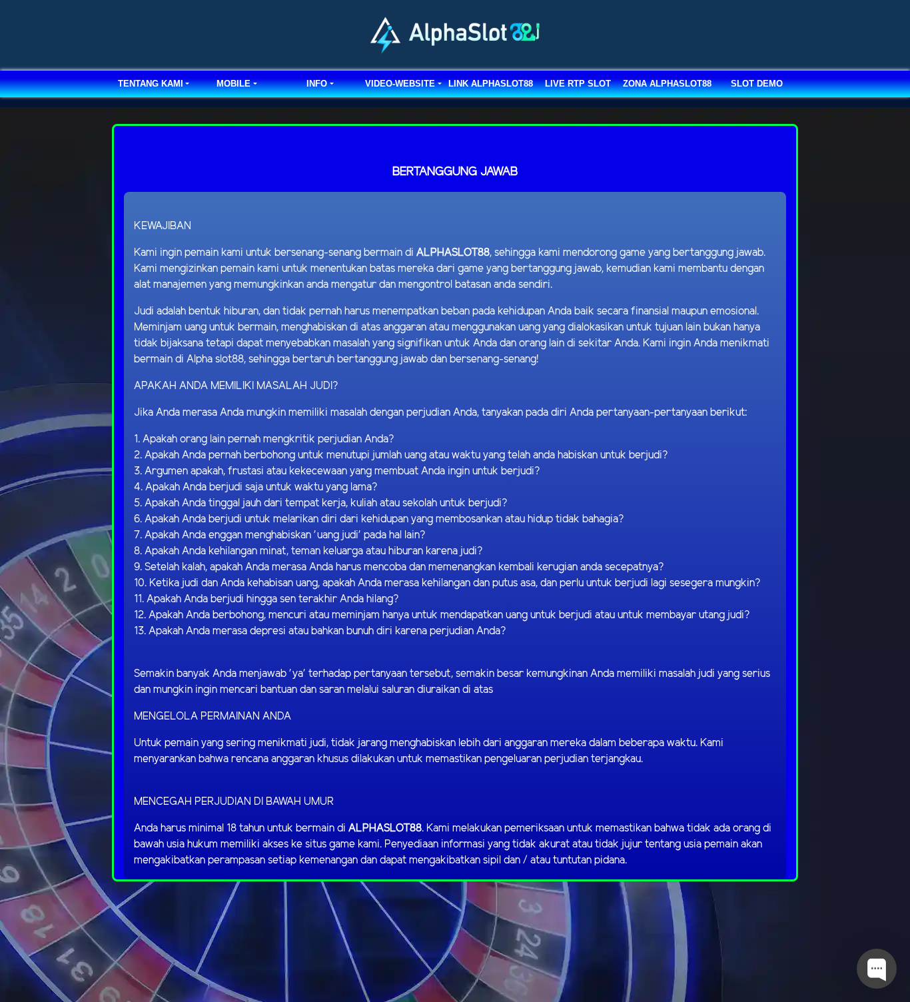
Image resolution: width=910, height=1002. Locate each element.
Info (316, 84)
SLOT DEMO (757, 84)
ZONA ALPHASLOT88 (667, 84)
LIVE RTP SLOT (578, 84)
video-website (400, 84)
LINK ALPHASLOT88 (490, 84)
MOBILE (233, 84)
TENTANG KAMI (150, 84)
